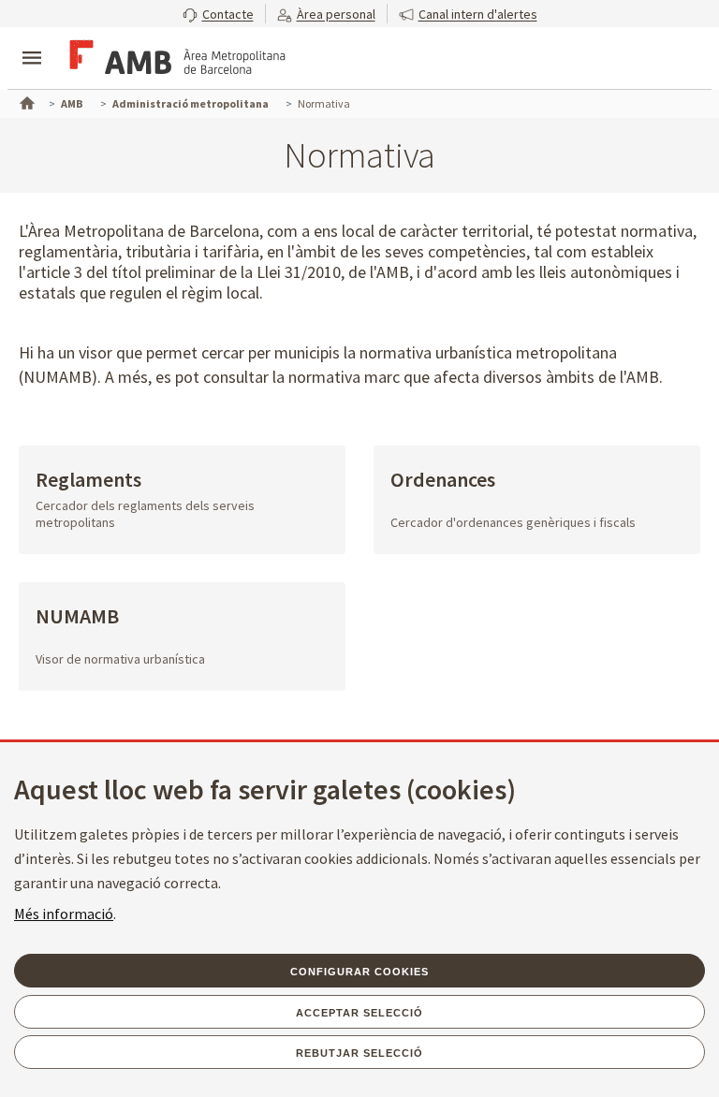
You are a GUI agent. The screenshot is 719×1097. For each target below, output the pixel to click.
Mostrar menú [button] (32, 42)
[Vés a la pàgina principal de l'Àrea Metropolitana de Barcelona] (174, 60)
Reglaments (88, 480)
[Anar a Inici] (25, 101)
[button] (218, 13)
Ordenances (442, 480)
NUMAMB (77, 617)
